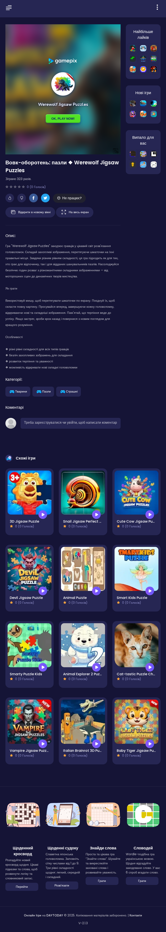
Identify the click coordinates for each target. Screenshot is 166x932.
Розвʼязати (61, 885)
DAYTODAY (54, 915)
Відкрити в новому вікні (34, 212)
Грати (102, 881)
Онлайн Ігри (32, 915)
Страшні (72, 391)
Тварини (21, 391)
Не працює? (72, 198)
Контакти (135, 915)
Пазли (46, 391)
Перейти (22, 887)
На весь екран (79, 212)
